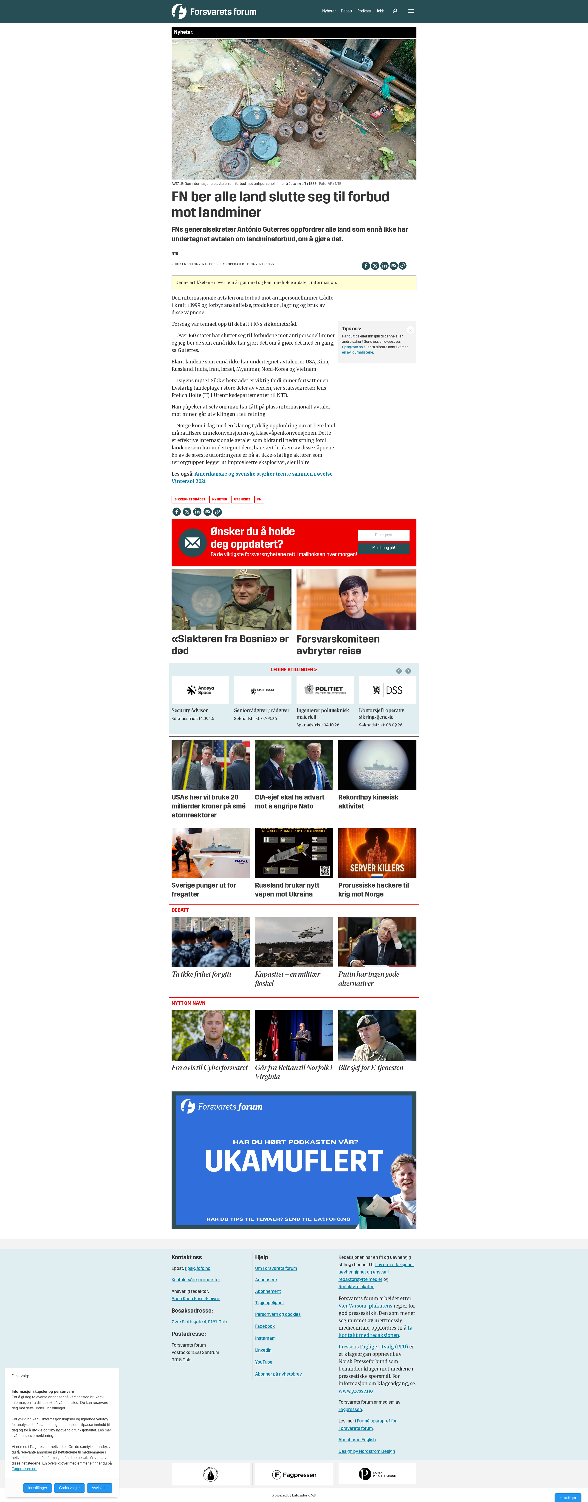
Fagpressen (350, 1410)
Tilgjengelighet (269, 1303)
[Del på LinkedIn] (384, 265)
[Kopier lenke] (403, 266)
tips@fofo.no (352, 347)
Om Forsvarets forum (276, 1268)
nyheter (219, 499)
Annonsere (266, 1280)
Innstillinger (568, 1497)
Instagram (265, 1338)
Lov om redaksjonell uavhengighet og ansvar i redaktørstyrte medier (376, 1272)
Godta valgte (69, 1488)
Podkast (364, 11)
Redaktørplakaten (356, 1287)
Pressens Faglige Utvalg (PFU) (373, 1347)
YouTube (263, 1362)
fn (259, 499)
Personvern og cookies (278, 1314)
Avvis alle (99, 1488)
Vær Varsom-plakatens (365, 1306)
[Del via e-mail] (393, 265)
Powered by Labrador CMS (294, 1495)
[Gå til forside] (214, 11)
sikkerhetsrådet (190, 499)
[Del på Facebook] (365, 265)
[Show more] (410, 330)
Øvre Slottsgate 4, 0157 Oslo (199, 1322)
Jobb (380, 11)
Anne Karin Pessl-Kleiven (196, 1299)
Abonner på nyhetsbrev (278, 1374)
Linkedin (263, 1350)
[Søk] (395, 11)
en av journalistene (357, 352)
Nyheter (329, 11)
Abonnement (268, 1291)
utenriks (242, 499)
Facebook (265, 1326)
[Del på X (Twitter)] (374, 265)
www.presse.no (356, 1391)
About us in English (357, 1440)
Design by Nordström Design (367, 1451)
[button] (399, 671)
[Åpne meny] (411, 11)
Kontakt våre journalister (196, 1280)
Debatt (346, 11)
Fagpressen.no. (24, 1469)
